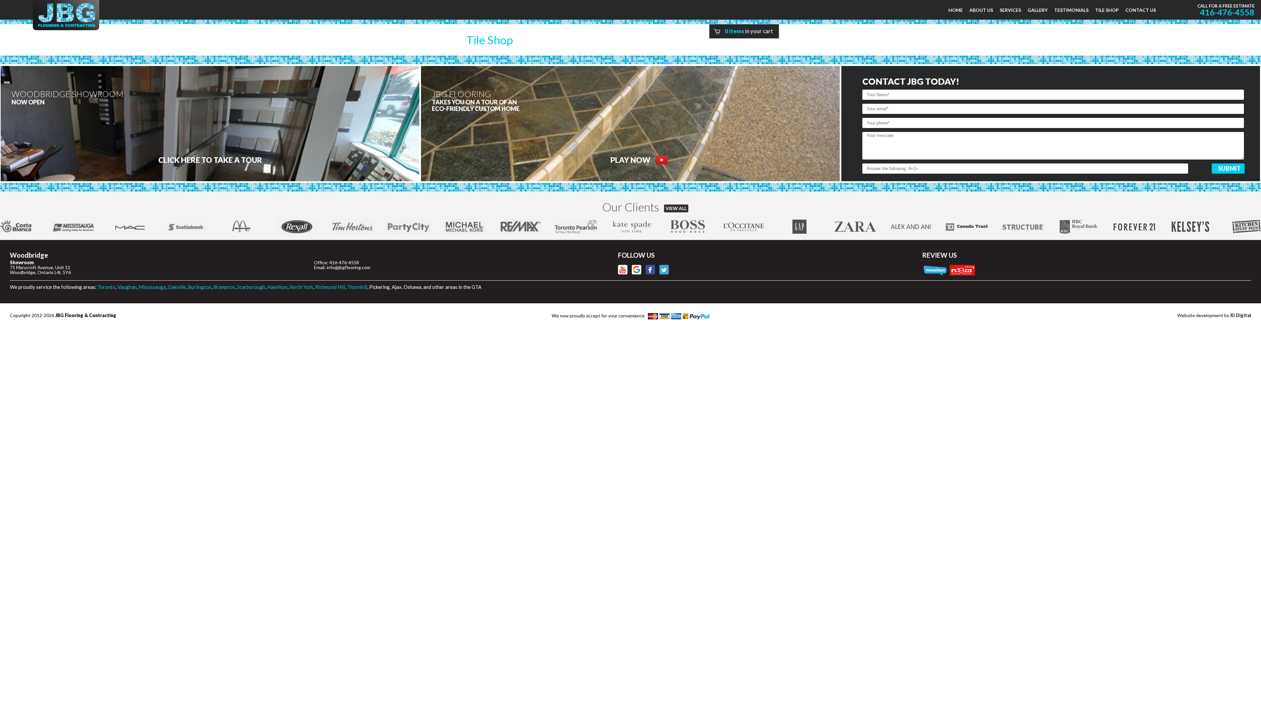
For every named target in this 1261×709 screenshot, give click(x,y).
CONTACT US (1140, 10)
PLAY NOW (630, 160)
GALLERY (1038, 10)
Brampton (224, 287)
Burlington (199, 287)
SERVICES (1010, 10)
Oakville (177, 287)
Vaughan (127, 287)
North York (301, 287)
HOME (955, 10)
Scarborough (251, 287)
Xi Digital (1240, 315)
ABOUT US (981, 10)
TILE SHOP (1107, 10)
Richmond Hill (330, 287)
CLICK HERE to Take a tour (210, 160)
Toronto (107, 287)
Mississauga (152, 287)
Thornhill (357, 287)
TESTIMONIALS (1071, 10)
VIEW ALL (676, 208)
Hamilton (277, 287)
